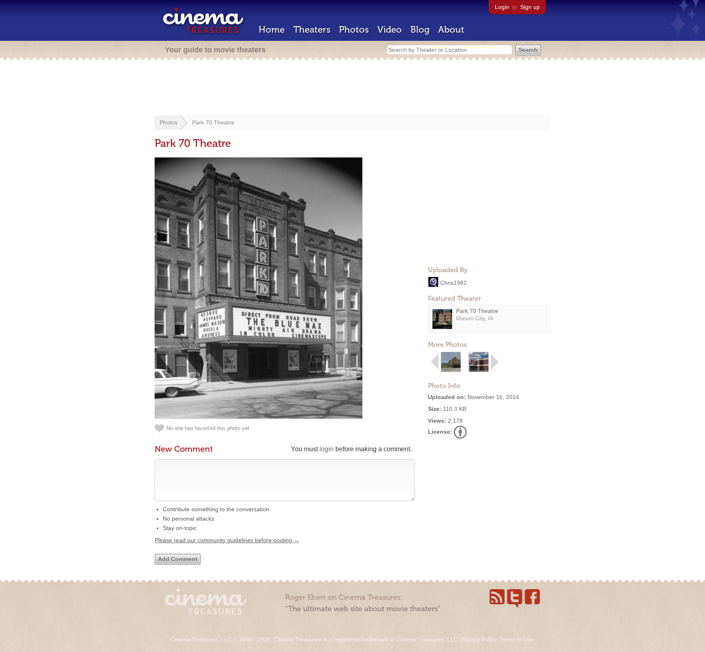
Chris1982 (453, 282)
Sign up (530, 7)
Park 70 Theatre (213, 122)
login (326, 449)
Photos (354, 29)
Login (502, 7)
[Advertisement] (352, 88)
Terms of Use (516, 639)
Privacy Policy (478, 639)
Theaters (311, 29)
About (451, 29)
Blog (420, 29)
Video (389, 29)
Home (272, 29)
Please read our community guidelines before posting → (227, 540)
